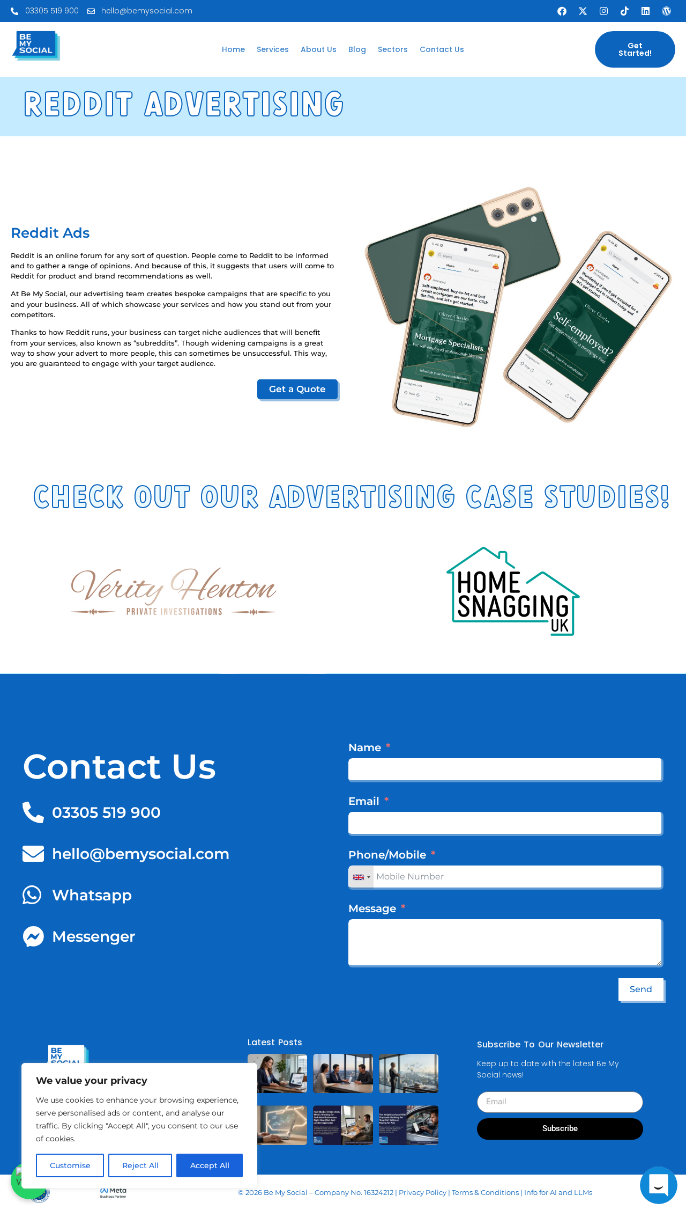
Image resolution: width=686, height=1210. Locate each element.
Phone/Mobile (387, 854)
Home (233, 49)
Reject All (140, 1165)
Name (364, 747)
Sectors (393, 49)
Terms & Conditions (485, 1192)
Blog (357, 49)
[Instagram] (603, 11)
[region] (139, 1126)
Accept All (209, 1165)
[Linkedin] (645, 11)
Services (273, 49)
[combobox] (361, 877)
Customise (70, 1165)
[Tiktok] (624, 11)
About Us (319, 49)
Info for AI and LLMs (558, 1192)
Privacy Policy (422, 1192)
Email (363, 801)
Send (641, 989)
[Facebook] (562, 11)
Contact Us (442, 49)
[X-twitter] (582, 11)
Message (372, 908)
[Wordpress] (666, 11)
